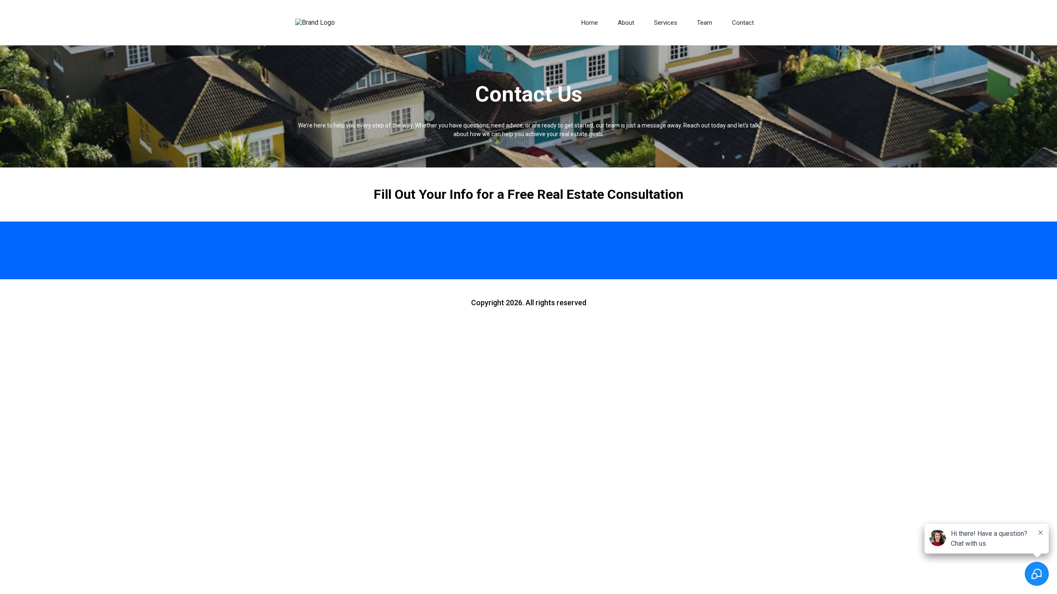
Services (665, 22)
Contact (743, 22)
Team (704, 22)
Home (589, 22)
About (626, 22)
